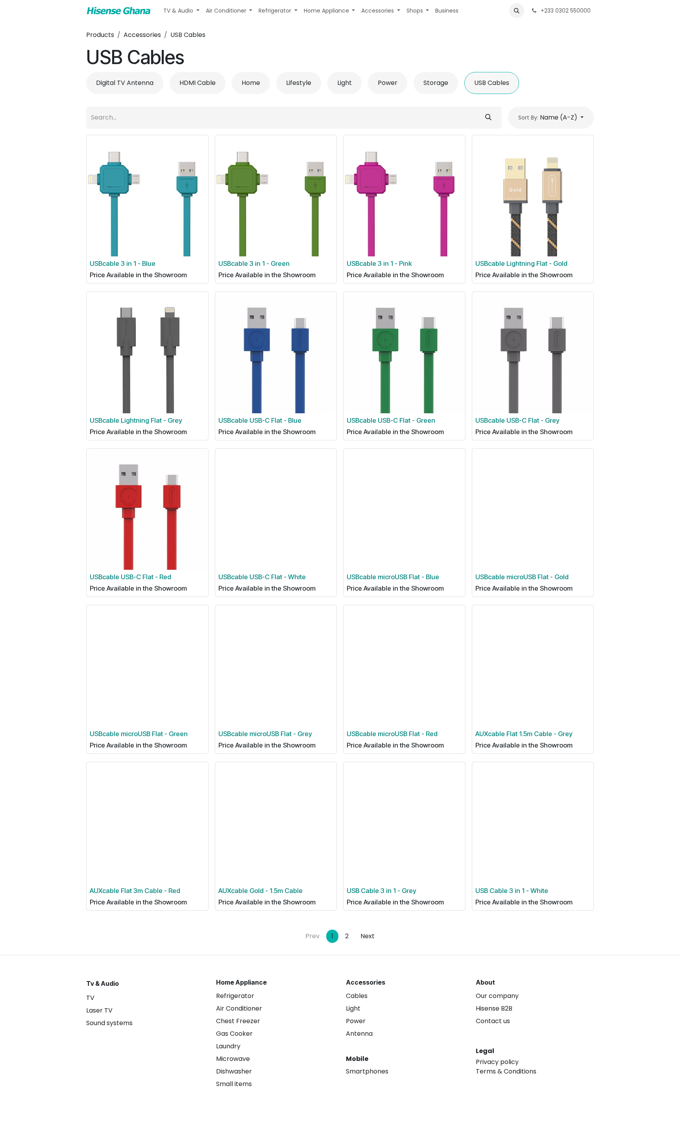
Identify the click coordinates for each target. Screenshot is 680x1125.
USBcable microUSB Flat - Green (139, 734)
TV (90, 997)
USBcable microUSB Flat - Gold (522, 577)
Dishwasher (234, 1071)
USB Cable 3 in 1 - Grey (381, 891)
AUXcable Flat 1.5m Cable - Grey (524, 734)
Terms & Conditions (506, 1071)
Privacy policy (497, 1061)
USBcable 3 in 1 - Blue (122, 263)
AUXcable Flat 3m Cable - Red (135, 891)
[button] (516, 10)
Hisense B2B (494, 1008)
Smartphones (367, 1071)
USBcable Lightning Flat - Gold (521, 263)
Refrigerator (235, 995)
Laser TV (99, 1010)
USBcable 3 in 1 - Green (254, 263)
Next (367, 936)
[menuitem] (181, 11)
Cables (357, 995)
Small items (234, 1083)
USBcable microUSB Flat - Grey (265, 734)
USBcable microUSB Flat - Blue (393, 577)
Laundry (228, 1046)
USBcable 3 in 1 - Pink (379, 263)
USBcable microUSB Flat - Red (392, 734)
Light (353, 1008)
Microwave (233, 1058)
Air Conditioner (239, 1008)
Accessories (142, 34)
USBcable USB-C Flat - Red (130, 577)
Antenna (359, 1033)
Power (356, 1021)
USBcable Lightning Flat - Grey (136, 420)
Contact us (493, 1021)
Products (100, 34)
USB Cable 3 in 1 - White (511, 891)
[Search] (488, 118)
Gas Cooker (234, 1033)
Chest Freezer (238, 1021)
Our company (497, 995)
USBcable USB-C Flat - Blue (259, 420)
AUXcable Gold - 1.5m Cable (260, 891)
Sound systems (109, 1022)
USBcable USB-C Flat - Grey (517, 420)
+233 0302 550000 (565, 11)
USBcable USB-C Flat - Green (391, 420)
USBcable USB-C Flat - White (262, 577)
